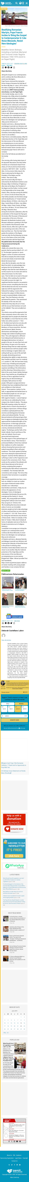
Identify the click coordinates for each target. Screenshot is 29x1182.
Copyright (25, 1158)
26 (11, 1029)
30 (24, 1029)
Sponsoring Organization (7, 1158)
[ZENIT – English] (8, 3)
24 (4, 1029)
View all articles (6, 640)
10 (4, 1023)
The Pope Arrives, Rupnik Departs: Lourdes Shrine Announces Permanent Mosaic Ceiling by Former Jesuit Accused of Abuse (14, 901)
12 (11, 1023)
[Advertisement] (14, 751)
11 (8, 1023)
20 (14, 1026)
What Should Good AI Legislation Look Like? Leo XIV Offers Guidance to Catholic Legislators (13, 880)
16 (24, 1023)
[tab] (9, 1120)
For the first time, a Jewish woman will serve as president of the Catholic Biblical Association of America (17, 919)
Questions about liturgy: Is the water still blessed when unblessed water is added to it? (17, 928)
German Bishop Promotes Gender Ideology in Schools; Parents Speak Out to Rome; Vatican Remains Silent (17, 948)
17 (4, 1026)
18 (8, 1026)
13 (14, 1023)
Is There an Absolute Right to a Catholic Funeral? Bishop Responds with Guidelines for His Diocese (17, 959)
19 (11, 1026)
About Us (9, 1155)
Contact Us (14, 1161)
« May (4, 1032)
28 (17, 1029)
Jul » (8, 1032)
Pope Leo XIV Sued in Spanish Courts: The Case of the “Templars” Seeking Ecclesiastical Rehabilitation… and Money (17, 938)
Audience (18, 1155)
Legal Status (18, 1158)
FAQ (14, 1155)
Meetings (4, 9)
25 (8, 1029)
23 (24, 1026)
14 (17, 1023)
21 (17, 1026)
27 (14, 1029)
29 (21, 1029)
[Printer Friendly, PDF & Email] (6, 571)
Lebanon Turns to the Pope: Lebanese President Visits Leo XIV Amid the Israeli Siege (8, 1061)
